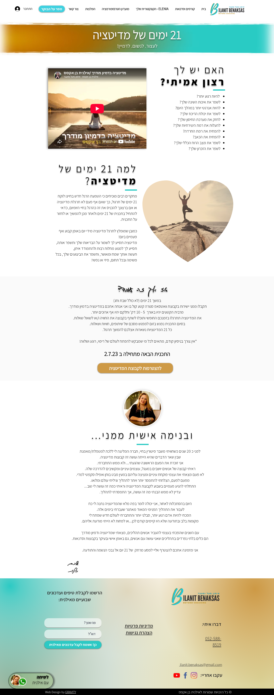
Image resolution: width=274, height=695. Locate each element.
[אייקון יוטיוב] (177, 675)
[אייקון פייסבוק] (185, 675)
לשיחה (42, 677)
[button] (185, 9)
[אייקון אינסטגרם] (194, 675)
